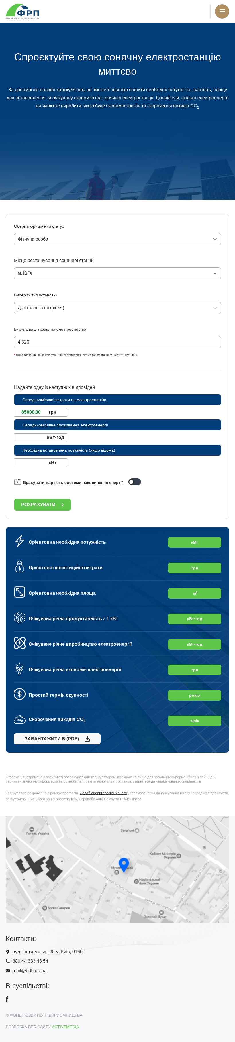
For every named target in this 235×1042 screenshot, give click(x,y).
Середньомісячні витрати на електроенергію (64, 399)
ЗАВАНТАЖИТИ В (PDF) (50, 738)
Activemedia (65, 1027)
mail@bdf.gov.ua (30, 970)
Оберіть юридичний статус (39, 226)
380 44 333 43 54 (30, 961)
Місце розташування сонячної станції (53, 260)
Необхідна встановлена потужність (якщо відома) (68, 450)
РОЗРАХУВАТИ (38, 504)
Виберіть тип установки (36, 295)
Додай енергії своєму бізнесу (103, 793)
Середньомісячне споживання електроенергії (65, 425)
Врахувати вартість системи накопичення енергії (73, 482)
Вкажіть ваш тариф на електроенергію (50, 329)
